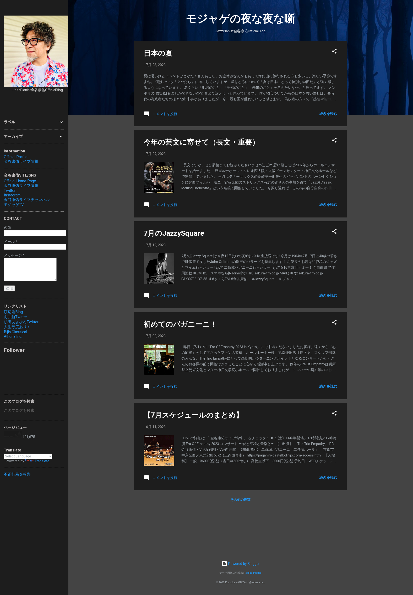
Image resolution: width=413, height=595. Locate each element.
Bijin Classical (15, 332)
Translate (42, 461)
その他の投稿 (240, 499)
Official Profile (15, 157)
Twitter (10, 190)
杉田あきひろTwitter (21, 322)
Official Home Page (20, 181)
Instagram (12, 195)
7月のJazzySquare (174, 233)
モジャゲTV (14, 204)
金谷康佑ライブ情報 (21, 161)
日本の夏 (158, 53)
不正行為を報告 (17, 474)
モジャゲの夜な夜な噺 (240, 18)
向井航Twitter (15, 317)
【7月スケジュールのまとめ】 (193, 415)
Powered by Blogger (243, 564)
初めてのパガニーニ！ (180, 324)
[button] (334, 52)
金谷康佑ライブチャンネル (27, 199)
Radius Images (253, 572)
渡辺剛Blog (13, 312)
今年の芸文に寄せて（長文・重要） (201, 142)
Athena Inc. (13, 336)
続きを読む (328, 113)
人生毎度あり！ (17, 327)
